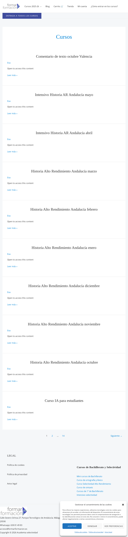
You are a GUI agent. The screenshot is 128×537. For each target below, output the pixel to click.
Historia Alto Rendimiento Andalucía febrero (64, 209)
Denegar (92, 526)
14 (63, 435)
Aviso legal (108, 532)
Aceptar (72, 526)
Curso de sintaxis (85, 487)
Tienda (70, 6)
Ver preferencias (113, 526)
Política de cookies (81, 532)
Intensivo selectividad (87, 495)
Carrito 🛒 (58, 6)
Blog (48, 6)
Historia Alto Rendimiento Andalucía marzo (64, 171)
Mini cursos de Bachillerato (89, 476)
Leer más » (12, 75)
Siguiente (116, 435)
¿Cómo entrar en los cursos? (104, 6)
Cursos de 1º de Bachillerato (90, 491)
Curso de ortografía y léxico (90, 480)
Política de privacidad (96, 532)
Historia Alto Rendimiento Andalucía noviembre (64, 324)
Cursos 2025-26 (31, 6)
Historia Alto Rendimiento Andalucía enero (64, 248)
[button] (123, 504)
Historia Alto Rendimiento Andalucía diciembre (64, 286)
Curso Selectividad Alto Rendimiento (94, 483)
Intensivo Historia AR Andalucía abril (64, 133)
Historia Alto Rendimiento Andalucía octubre (64, 362)
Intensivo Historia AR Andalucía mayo (64, 95)
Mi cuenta (82, 6)
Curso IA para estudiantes (64, 401)
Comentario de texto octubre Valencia (64, 56)
